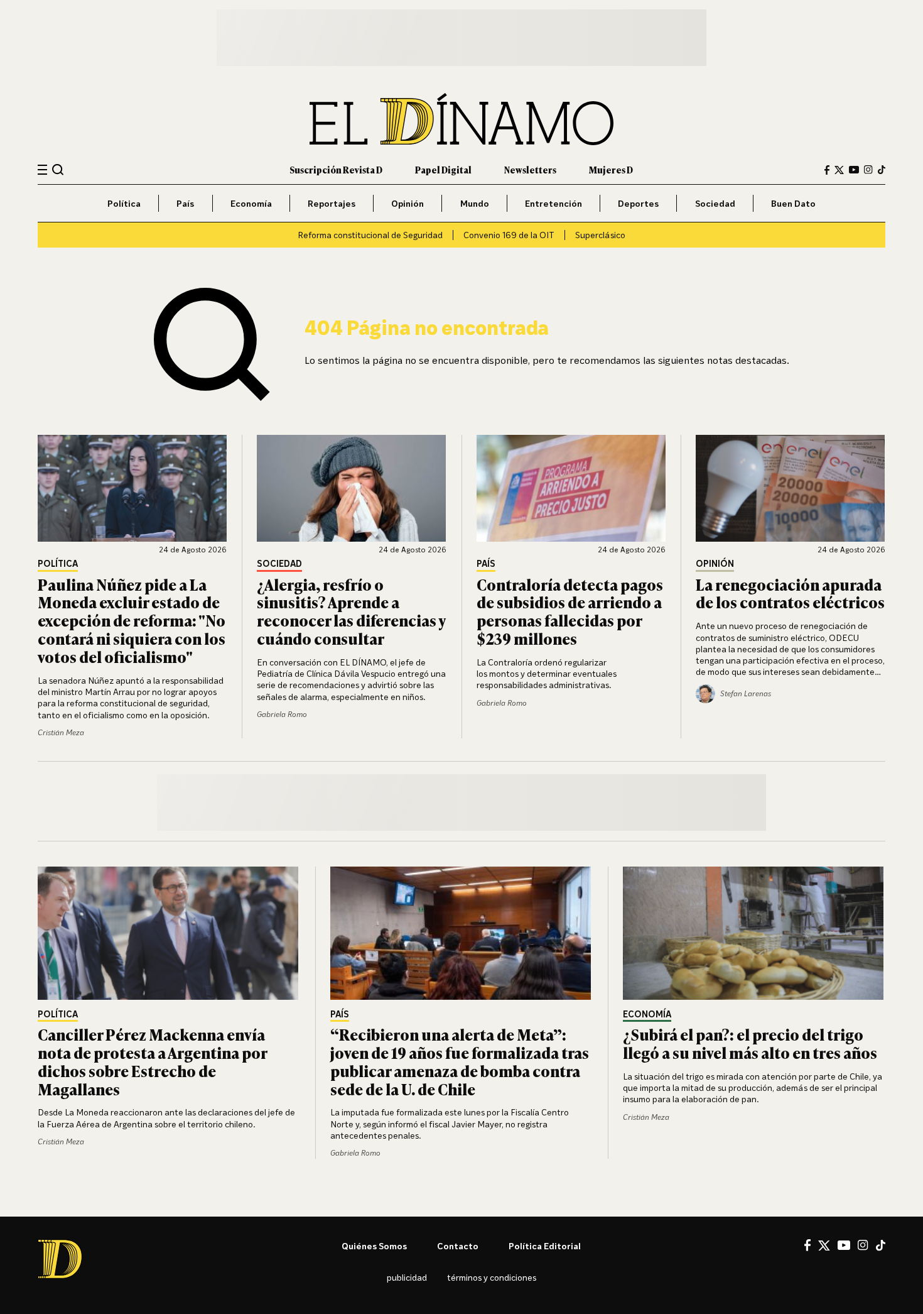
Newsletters (530, 169)
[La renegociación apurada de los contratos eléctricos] (790, 488)
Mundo (474, 203)
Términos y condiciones (491, 1277)
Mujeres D (611, 169)
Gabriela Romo (282, 714)
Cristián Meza (61, 732)
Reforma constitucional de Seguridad (370, 234)
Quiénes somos (374, 1245)
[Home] (461, 119)
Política (124, 203)
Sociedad (715, 203)
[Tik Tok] (880, 1245)
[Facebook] (826, 170)
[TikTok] (881, 169)
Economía (251, 203)
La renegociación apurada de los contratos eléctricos (790, 593)
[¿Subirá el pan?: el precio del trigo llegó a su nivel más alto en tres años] (754, 933)
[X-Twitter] (839, 170)
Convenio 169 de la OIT (508, 234)
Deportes (638, 203)
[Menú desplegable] (42, 170)
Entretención (553, 203)
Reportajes (331, 203)
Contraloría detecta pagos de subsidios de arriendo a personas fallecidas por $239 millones (570, 611)
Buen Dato (793, 203)
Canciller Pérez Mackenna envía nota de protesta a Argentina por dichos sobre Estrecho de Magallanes (152, 1061)
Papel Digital (443, 169)
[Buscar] (58, 169)
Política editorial (545, 1245)
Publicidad (407, 1277)
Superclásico (600, 234)
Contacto (457, 1245)
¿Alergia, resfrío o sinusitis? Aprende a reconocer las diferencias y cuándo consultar (351, 611)
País (185, 203)
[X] (824, 1245)
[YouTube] (854, 169)
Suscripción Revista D (335, 169)
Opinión (407, 203)
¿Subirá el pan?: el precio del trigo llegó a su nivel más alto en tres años (750, 1043)
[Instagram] (868, 169)
